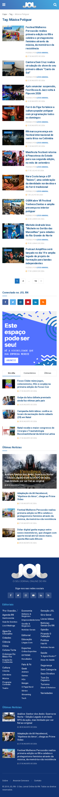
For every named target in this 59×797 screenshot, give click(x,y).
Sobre (5, 780)
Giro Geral (46, 615)
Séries (25, 691)
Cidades (6, 638)
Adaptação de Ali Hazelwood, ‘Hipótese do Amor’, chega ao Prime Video (36, 496)
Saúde (44, 653)
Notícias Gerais (28, 630)
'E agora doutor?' (48, 656)
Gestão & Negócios (26, 625)
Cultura (8, 28)
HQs (23, 679)
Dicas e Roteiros (48, 688)
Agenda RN (9, 63)
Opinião (45, 629)
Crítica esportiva (29, 651)
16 (35, 281)
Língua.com (27, 643)
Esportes (26, 648)
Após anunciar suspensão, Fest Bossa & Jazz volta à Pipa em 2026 (41, 90)
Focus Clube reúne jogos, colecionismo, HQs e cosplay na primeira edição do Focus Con (34, 384)
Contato (37, 780)
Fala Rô (44, 644)
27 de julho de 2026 (35, 170)
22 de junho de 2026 (35, 219)
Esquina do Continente (7, 661)
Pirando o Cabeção (46, 634)
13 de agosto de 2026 (36, 125)
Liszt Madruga (8, 626)
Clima (5, 646)
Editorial (26, 635)
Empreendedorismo (31, 620)
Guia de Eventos (9, 622)
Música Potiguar (22, 14)
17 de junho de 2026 (35, 271)
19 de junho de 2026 (35, 243)
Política (45, 640)
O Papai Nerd (27, 687)
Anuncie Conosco (21, 780)
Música (5, 678)
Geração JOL (47, 610)
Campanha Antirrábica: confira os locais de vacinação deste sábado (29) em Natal (35, 414)
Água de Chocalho (7, 632)
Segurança (46, 665)
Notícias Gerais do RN (47, 624)
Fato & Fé (26, 664)
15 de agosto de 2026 (36, 101)
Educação (27, 639)
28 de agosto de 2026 (15, 485)
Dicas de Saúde (48, 660)
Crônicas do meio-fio (8, 655)
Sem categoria (48, 669)
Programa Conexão (6, 683)
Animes (25, 672)
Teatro (5, 688)
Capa (4, 14)
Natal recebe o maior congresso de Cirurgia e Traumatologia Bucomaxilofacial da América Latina (36, 431)
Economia (27, 610)
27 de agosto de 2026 (36, 56)
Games (25, 676)
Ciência (6, 642)
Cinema (5, 671)
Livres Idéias (47, 619)
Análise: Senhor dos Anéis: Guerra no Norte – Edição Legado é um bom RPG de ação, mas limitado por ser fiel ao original (29, 478)
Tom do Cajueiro (45, 678)
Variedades (47, 693)
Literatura (6, 675)
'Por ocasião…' (10, 610)
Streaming (26, 694)
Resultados (27, 659)
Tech (24, 698)
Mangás (25, 683)
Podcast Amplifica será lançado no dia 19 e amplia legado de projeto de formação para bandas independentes (40, 256)
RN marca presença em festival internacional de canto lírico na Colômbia (39, 135)
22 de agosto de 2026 (36, 80)
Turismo (45, 684)
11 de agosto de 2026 (36, 146)
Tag (10, 14)
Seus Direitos (48, 673)
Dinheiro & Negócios (26, 615)
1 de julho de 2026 (35, 195)
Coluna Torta (9, 650)
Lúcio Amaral (42, 53)
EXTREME (26, 655)
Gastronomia (8, 618)
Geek (24, 668)
